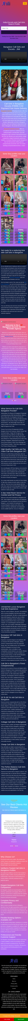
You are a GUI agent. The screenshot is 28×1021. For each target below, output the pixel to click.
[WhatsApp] (9, 172)
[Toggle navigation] (25, 3)
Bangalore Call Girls (6, 111)
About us (14, 981)
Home (14, 978)
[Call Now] (5, 172)
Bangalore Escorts (9, 336)
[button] (12, 400)
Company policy (14, 986)
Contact (14, 988)
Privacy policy (14, 983)
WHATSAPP (21, 1019)
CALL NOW (7, 1019)
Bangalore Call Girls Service (11, 128)
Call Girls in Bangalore (15, 277)
